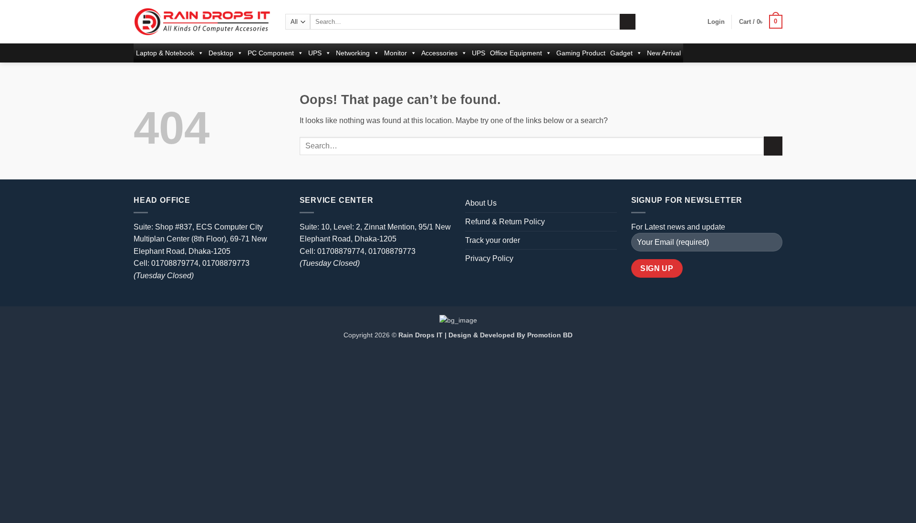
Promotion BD (549, 335)
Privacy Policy (489, 258)
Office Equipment (516, 53)
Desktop (220, 53)
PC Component (271, 53)
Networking (353, 53)
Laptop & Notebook (165, 53)
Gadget (621, 53)
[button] (716, 22)
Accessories (439, 53)
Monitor (395, 53)
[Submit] (627, 22)
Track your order (492, 240)
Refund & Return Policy (505, 222)
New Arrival (664, 53)
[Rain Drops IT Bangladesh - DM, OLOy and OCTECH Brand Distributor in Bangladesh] (202, 21)
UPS (315, 53)
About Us (481, 203)
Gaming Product (580, 53)
